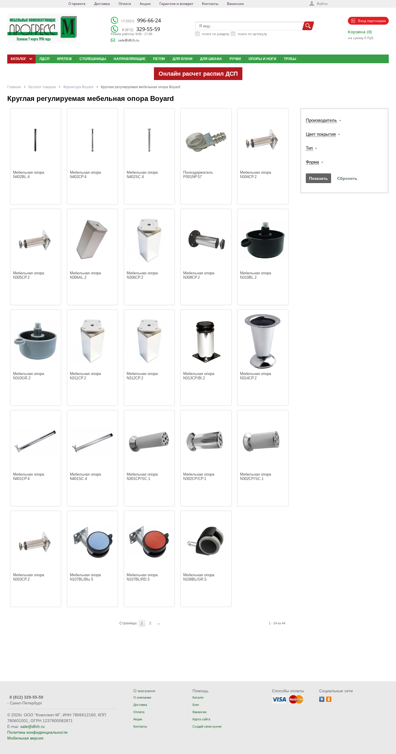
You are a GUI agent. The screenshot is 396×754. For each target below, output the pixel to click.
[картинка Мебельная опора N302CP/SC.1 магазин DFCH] (262, 441)
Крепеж (64, 59)
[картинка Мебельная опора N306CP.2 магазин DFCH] (149, 240)
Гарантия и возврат (176, 3)
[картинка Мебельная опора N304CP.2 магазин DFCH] (262, 139)
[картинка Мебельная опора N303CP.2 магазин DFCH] (35, 542)
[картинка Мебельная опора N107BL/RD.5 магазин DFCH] (149, 542)
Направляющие (130, 59)
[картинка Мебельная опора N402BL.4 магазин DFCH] (35, 139)
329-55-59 (141, 29)
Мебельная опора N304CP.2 (256, 174)
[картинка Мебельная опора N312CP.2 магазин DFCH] (149, 340)
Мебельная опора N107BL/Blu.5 (86, 577)
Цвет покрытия (321, 134)
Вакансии (235, 3)
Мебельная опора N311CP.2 (86, 375)
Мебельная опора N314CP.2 (256, 375)
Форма (312, 162)
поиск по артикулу (252, 34)
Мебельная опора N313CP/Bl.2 (199, 375)
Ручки (235, 59)
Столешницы (92, 59)
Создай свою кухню (206, 726)
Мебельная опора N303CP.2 (29, 577)
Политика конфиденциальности (37, 732)
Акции (145, 3)
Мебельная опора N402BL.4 (29, 174)
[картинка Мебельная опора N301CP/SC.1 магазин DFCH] (149, 441)
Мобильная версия (25, 738)
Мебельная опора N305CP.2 (29, 275)
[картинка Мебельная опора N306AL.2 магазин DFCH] (92, 240)
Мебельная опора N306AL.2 (86, 275)
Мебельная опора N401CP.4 (29, 476)
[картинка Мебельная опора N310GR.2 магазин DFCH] (35, 340)
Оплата (125, 3)
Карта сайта (201, 719)
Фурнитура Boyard (78, 87)
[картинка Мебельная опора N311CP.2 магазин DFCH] (92, 340)
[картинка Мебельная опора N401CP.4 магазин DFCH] (35, 441)
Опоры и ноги (262, 59)
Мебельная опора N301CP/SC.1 (143, 476)
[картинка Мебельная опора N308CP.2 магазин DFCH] (205, 240)
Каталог (198, 697)
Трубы (290, 59)
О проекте (77, 3)
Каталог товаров (42, 87)
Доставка (102, 3)
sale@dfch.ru (128, 40)
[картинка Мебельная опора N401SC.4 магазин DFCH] (92, 441)
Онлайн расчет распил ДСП (198, 73)
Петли (159, 59)
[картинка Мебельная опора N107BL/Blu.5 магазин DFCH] (92, 542)
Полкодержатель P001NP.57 (198, 174)
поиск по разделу (215, 34)
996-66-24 (141, 20)
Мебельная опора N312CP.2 (143, 375)
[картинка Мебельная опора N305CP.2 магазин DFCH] (35, 240)
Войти (322, 3)
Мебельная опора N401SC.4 (86, 476)
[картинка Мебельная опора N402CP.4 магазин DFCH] (92, 139)
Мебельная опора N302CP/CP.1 (199, 476)
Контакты (210, 3)
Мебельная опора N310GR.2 (29, 375)
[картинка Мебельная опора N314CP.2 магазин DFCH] (262, 340)
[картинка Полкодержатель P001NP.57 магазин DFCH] (205, 139)
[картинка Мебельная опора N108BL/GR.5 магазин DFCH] (205, 542)
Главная (14, 87)
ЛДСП (44, 59)
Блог (195, 704)
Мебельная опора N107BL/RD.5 (143, 577)
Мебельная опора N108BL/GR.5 (199, 577)
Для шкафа (211, 59)
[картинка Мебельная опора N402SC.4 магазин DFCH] (149, 139)
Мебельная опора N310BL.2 (256, 275)
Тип (309, 148)
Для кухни (182, 59)
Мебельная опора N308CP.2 (199, 275)
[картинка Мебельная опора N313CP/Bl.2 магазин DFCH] (205, 340)
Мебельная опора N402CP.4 (86, 174)
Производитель (321, 120)
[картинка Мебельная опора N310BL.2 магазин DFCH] (262, 240)
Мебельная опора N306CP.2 (143, 275)
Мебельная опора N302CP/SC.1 (256, 476)
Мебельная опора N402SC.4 (143, 174)
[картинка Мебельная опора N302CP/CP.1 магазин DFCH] (205, 441)
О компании (142, 697)
